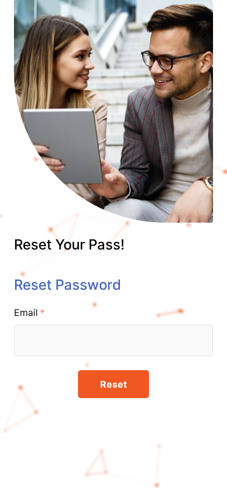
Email (26, 312)
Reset (113, 384)
